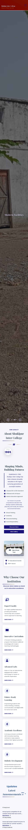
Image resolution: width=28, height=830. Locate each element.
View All (22, 794)
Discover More (14, 527)
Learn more (7, 619)
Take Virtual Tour (15, 551)
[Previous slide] (8, 419)
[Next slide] (20, 419)
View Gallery (14, 532)
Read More (6, 815)
